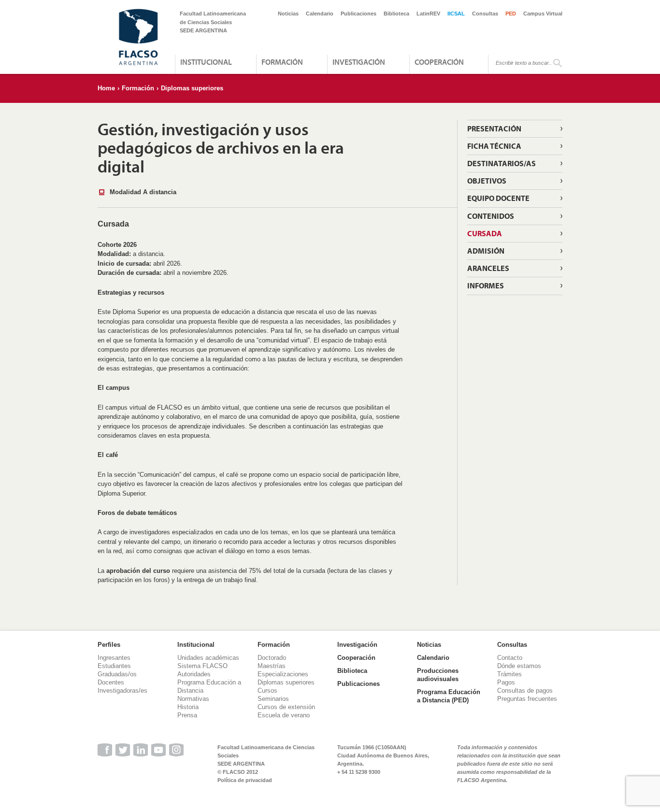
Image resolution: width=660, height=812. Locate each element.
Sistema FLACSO (202, 666)
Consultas (485, 13)
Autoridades (194, 674)
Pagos (506, 682)
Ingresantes (114, 657)
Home (106, 88)
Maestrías (272, 666)
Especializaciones (283, 674)
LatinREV (428, 13)
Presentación (494, 128)
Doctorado (272, 657)
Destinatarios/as (501, 163)
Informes (485, 285)
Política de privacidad (244, 780)
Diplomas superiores (192, 88)
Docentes (111, 682)
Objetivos (486, 180)
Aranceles (488, 268)
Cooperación (439, 62)
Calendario (319, 13)
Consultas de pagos (525, 690)
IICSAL (456, 13)
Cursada (484, 233)
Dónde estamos (519, 666)
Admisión (485, 251)
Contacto (509, 657)
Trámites (509, 674)
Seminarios (273, 698)
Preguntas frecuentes (527, 698)
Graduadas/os (117, 674)
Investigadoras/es (122, 690)
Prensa (187, 715)
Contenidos (490, 216)
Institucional (206, 62)
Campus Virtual (542, 13)
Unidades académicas (208, 657)
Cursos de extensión (286, 707)
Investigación (358, 62)
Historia (188, 707)
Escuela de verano (284, 715)
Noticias (288, 13)
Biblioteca (396, 13)
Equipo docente (498, 198)
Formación (282, 62)
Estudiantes (114, 666)
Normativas (193, 698)
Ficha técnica (494, 146)
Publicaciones (358, 13)
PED (510, 13)
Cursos (267, 690)
